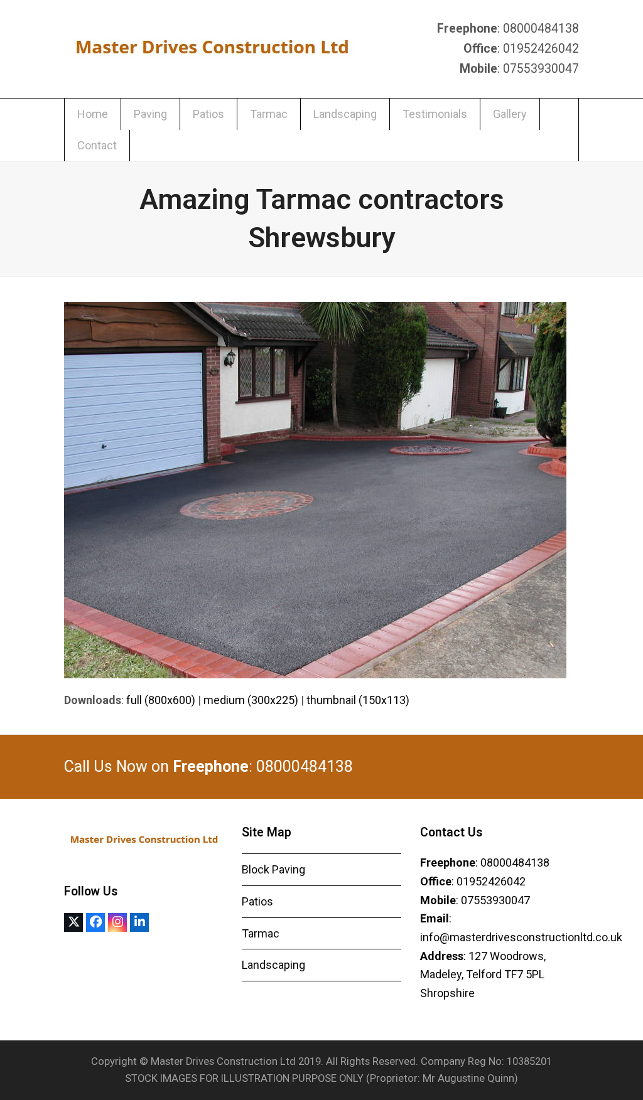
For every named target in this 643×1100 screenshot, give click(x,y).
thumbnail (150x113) (357, 700)
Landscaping (273, 964)
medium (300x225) (250, 700)
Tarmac (260, 933)
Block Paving (273, 869)
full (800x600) (160, 700)
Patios (257, 901)
